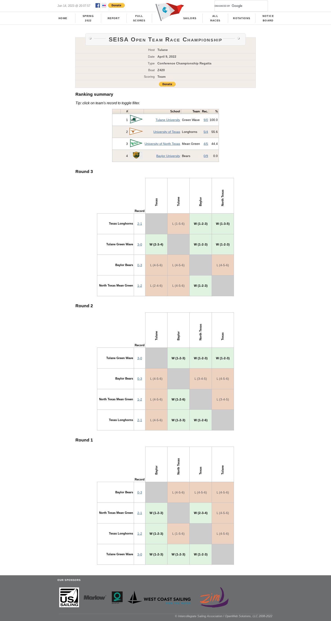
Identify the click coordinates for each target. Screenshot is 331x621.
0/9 (206, 156)
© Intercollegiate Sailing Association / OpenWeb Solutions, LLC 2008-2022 (223, 616)
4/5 (206, 144)
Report (114, 18)
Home (63, 18)
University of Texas (166, 132)
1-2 (139, 285)
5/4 (206, 132)
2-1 (139, 223)
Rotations (241, 18)
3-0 (139, 244)
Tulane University (168, 120)
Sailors (189, 18)
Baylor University (168, 156)
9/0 (206, 120)
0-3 (139, 265)
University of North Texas (162, 144)
